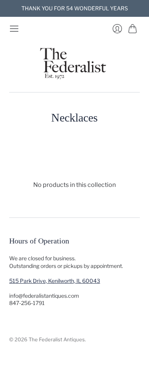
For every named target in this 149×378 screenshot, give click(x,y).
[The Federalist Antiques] (74, 63)
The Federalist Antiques (57, 339)
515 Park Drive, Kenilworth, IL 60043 (54, 280)
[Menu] (14, 29)
